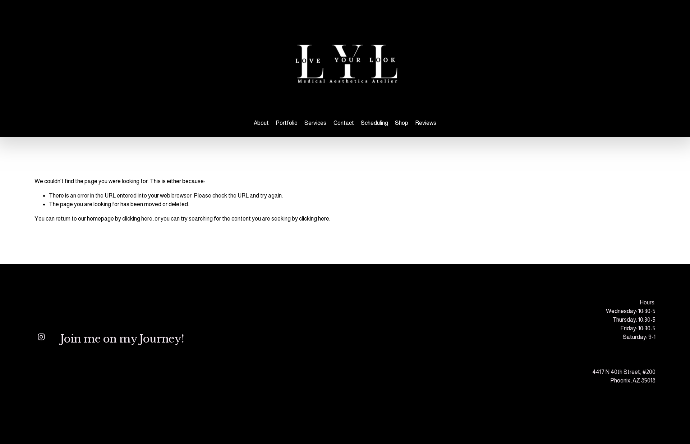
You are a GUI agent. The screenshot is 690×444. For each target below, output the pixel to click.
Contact (344, 123)
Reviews (425, 123)
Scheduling (374, 123)
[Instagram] (41, 336)
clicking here (137, 219)
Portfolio (287, 123)
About (261, 123)
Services (315, 123)
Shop (401, 123)
